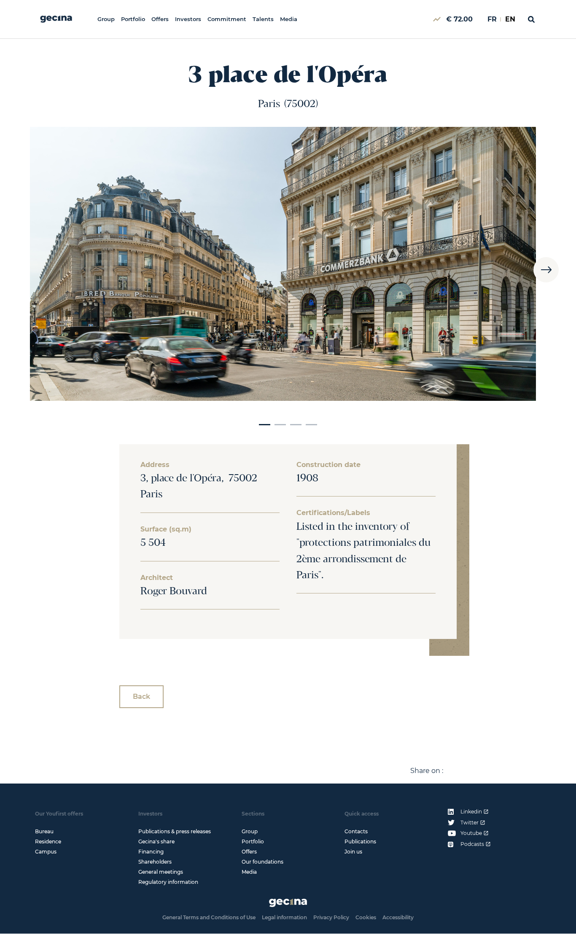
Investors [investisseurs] (188, 19)
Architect (156, 578)
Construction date (328, 465)
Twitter (469, 823)
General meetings (160, 872)
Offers (160, 19)
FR (492, 19)
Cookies (365, 917)
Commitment (226, 19)
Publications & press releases (174, 831)
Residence (48, 841)
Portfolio (133, 19)
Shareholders (155, 862)
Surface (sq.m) (165, 529)
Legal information (284, 917)
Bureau (44, 831)
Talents (263, 19)
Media (288, 19)
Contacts (356, 831)
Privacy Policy (331, 917)
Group (106, 19)
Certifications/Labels (333, 513)
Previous (30, 269)
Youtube (471, 833)
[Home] (56, 19)
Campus (46, 851)
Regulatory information (168, 882)
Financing (151, 851)
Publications (360, 841)
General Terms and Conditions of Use (209, 917)
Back (141, 696)
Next (546, 269)
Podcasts (472, 844)
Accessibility (398, 917)
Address (155, 465)
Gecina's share (156, 841)
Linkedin (471, 812)
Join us (353, 851)
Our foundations (262, 862)
